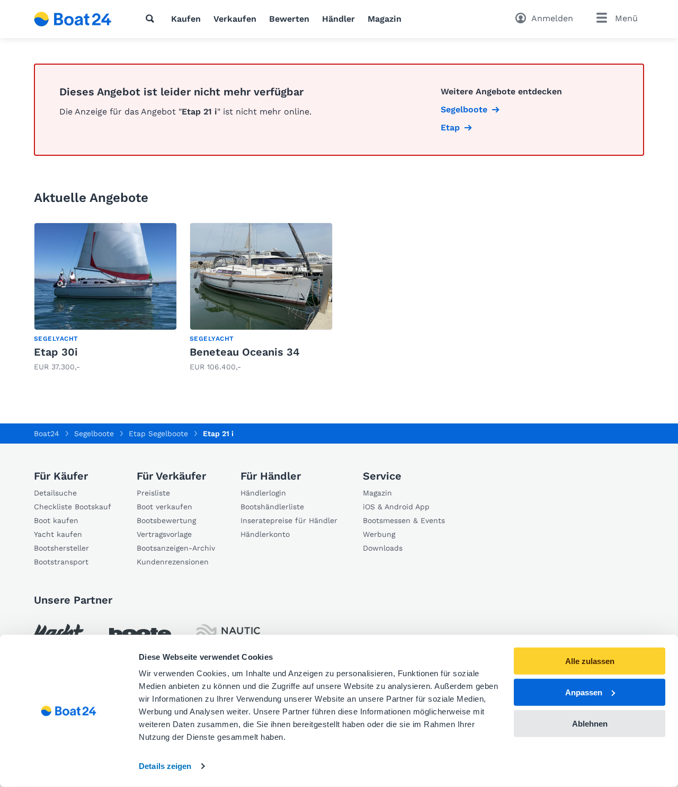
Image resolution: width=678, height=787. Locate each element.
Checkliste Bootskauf (72, 506)
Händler (338, 19)
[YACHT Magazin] (59, 633)
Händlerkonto (265, 534)
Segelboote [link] (464, 109)
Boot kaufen (56, 520)
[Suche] (152, 18)
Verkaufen (234, 19)
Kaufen (186, 19)
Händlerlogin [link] (263, 493)
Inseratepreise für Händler (288, 520)
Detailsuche (55, 493)
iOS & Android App (396, 506)
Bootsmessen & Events (404, 520)
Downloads (383, 548)
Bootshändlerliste (272, 506)
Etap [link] (450, 127)
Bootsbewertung (166, 520)
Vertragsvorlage (164, 534)
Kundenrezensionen (173, 562)
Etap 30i (56, 352)
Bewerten (289, 19)
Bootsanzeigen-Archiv (176, 548)
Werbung (379, 534)
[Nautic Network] (228, 633)
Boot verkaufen (164, 506)
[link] (105, 298)
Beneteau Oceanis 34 (245, 352)
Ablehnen (590, 723)
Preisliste (153, 493)
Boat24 (46, 433)
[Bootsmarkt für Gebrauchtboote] (73, 19)
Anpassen (583, 692)
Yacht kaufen (58, 534)
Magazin (385, 19)
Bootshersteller (61, 548)
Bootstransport (61, 562)
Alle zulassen (589, 661)
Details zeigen (165, 766)
